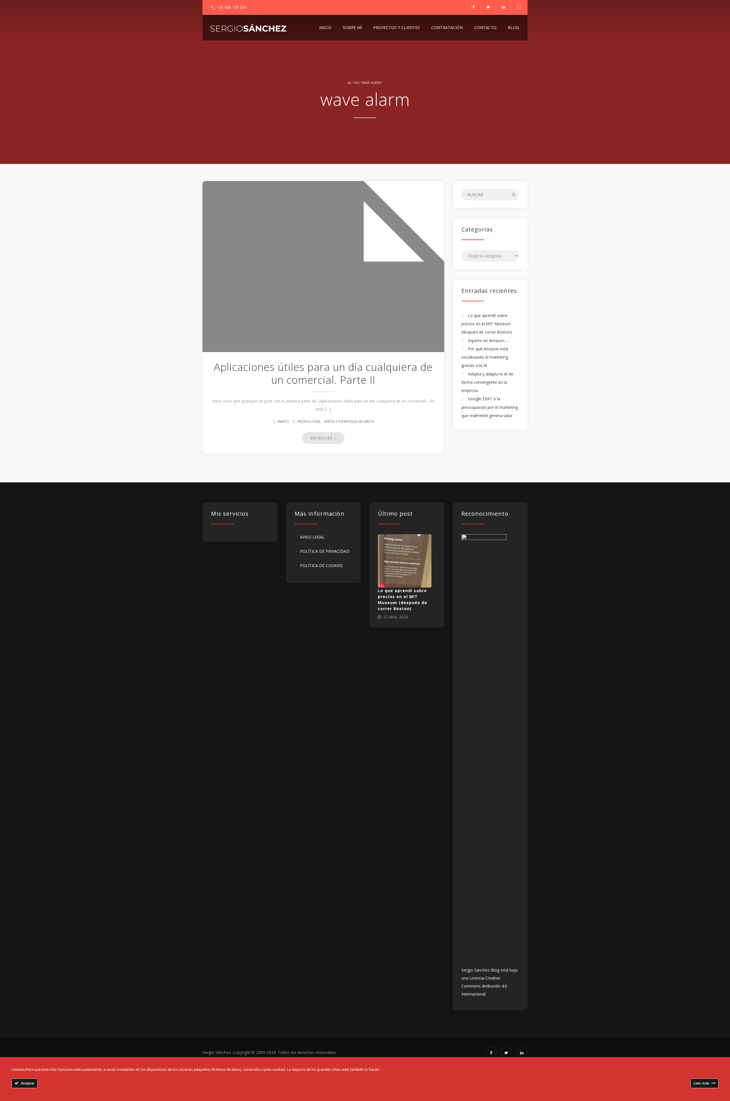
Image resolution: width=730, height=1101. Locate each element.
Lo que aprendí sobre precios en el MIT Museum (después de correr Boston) (486, 324)
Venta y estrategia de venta (349, 421)
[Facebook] (473, 7)
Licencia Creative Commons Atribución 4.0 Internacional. (484, 986)
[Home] (248, 27)
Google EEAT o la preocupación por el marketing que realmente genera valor (489, 407)
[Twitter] (488, 7)
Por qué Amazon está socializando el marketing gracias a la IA (484, 357)
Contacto (485, 27)
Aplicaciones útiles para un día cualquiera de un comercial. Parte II (323, 373)
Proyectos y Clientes (396, 27)
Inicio (325, 27)
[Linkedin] (503, 7)
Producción (308, 421)
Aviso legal (312, 537)
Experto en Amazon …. (489, 340)
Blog (513, 27)
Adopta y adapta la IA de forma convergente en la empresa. (487, 382)
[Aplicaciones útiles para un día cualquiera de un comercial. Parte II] (323, 342)
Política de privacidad (324, 551)
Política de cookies (321, 565)
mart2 (283, 421)
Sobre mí (352, 27)
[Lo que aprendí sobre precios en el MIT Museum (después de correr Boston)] (404, 561)
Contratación (447, 27)
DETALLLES (322, 438)
